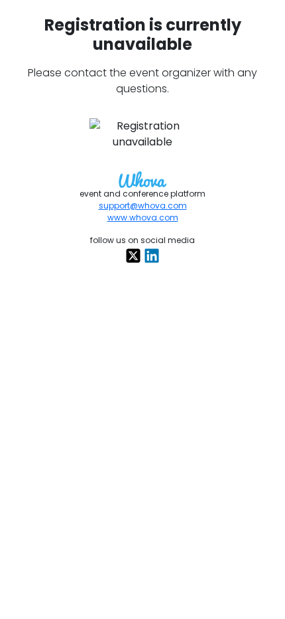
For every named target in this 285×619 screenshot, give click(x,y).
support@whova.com (143, 205)
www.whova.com (142, 217)
